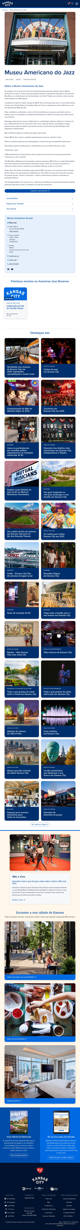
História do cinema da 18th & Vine (16, 732)
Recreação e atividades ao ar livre (19, 688)
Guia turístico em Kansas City (51, 732)
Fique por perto (13, 1101)
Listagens (5, 10)
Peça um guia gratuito (19, 1155)
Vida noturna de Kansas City (58, 653)
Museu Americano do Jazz (18, 10)
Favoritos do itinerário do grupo (53, 814)
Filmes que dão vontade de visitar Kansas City (19, 772)
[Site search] (72, 3)
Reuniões (10, 445)
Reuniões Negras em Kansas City (52, 575)
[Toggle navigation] (76, 4)
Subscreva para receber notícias (61, 1157)
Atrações (18, 79)
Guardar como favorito (39, 191)
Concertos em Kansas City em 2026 (54, 410)
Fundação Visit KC (69, 1213)
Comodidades (12, 198)
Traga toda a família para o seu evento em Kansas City (57, 614)
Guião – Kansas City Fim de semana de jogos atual (19, 575)
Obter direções (14, 231)
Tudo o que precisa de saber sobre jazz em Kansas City (57, 693)
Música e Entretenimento (52, 649)
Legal (60, 1222)
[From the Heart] (40, 1170)
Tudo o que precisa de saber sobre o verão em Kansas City (21, 693)
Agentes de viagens (69, 1209)
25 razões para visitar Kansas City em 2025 (54, 535)
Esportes (10, 570)
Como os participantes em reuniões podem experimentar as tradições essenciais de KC (20, 451)
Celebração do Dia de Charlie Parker (15, 307)
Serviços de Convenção (30, 79)
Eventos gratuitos (13, 303)
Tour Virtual (11, 209)
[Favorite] (24, 290)
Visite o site (12, 260)
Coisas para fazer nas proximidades (20, 977)
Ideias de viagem (49, 445)
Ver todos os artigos (39, 824)
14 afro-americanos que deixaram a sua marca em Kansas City (55, 773)
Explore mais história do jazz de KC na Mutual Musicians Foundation (19, 492)
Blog (48, 1202)
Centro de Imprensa (69, 1199)
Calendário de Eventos (49, 1209)
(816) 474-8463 (14, 264)
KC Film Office (68, 1216)
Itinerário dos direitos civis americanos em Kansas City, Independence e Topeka (58, 450)
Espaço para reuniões (15, 204)
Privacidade (75, 1222)
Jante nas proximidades (16, 1039)
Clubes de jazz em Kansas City (51, 371)
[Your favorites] (68, 3)
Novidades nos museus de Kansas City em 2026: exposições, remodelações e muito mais (20, 370)
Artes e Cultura (9, 79)
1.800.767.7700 (29, 1198)
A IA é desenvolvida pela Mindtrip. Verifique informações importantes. (60, 1224)
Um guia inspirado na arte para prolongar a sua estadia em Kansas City (56, 494)
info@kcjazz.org (14, 256)
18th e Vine (13, 223)
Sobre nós (49, 1199)
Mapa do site (66, 1222)
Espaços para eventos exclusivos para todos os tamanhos (17, 815)
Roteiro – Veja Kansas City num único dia (17, 654)
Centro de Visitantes (48, 1216)
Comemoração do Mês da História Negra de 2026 (19, 410)
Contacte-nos (49, 1206)
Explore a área (17, 900)
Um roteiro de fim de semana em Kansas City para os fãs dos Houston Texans (21, 534)
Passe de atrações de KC (19, 613)
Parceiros (69, 1206)
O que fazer (48, 1213)
